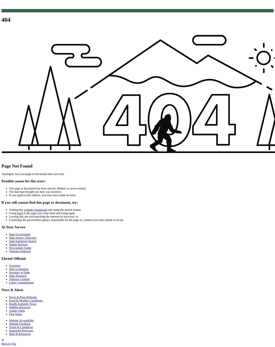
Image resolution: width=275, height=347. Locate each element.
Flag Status (15, 314)
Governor (14, 265)
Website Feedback (19, 323)
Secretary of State (19, 272)
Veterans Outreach (20, 251)
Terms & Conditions (21, 327)
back (20, 213)
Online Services (18, 244)
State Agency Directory (23, 237)
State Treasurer (18, 275)
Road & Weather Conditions (25, 300)
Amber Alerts (17, 310)
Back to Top (8, 343)
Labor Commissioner (21, 282)
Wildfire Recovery (20, 307)
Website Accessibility (21, 320)
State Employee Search (22, 241)
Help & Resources (20, 334)
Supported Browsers (21, 330)
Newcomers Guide (20, 247)
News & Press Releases (23, 297)
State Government (19, 234)
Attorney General (19, 279)
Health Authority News (22, 304)
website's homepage (35, 209)
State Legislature (19, 269)
